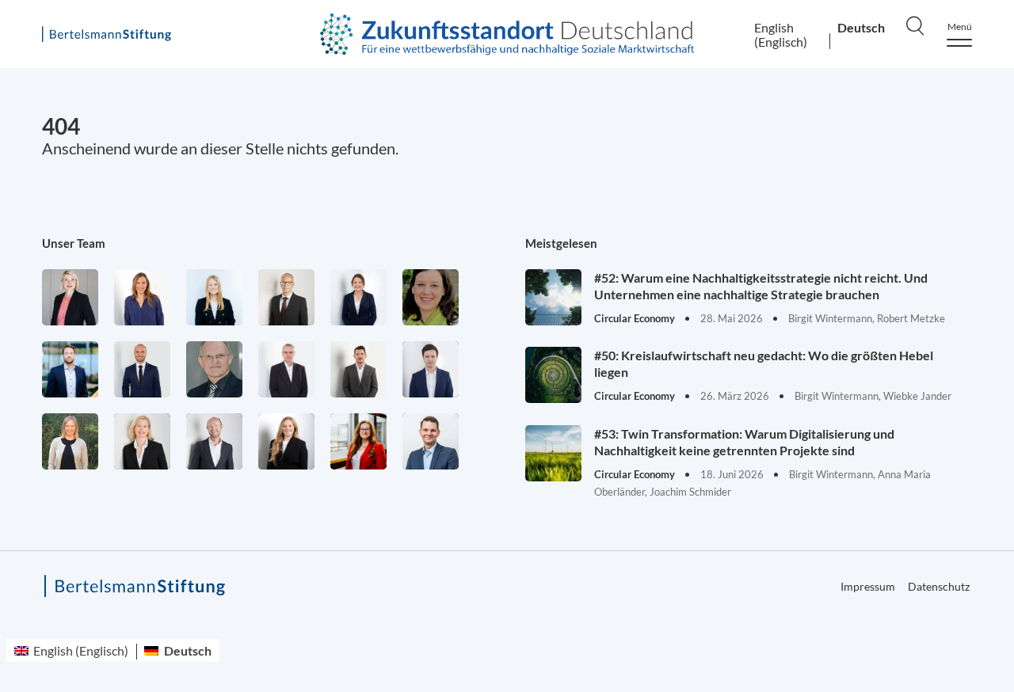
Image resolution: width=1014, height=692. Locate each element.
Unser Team (73, 243)
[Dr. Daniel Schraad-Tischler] (214, 441)
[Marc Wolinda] (430, 441)
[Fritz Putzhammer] (430, 369)
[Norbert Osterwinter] (214, 369)
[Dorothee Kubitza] (430, 297)
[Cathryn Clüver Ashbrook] (70, 297)
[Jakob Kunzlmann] (70, 369)
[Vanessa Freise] (214, 297)
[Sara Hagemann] (358, 297)
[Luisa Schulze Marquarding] (286, 441)
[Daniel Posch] (358, 369)
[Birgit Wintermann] (358, 441)
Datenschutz (939, 586)
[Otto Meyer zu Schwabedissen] (142, 369)
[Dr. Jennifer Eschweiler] (142, 297)
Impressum (868, 586)
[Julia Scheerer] (70, 441)
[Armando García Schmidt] (286, 297)
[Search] (915, 25)
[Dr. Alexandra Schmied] (142, 441)
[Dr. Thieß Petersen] (286, 369)
